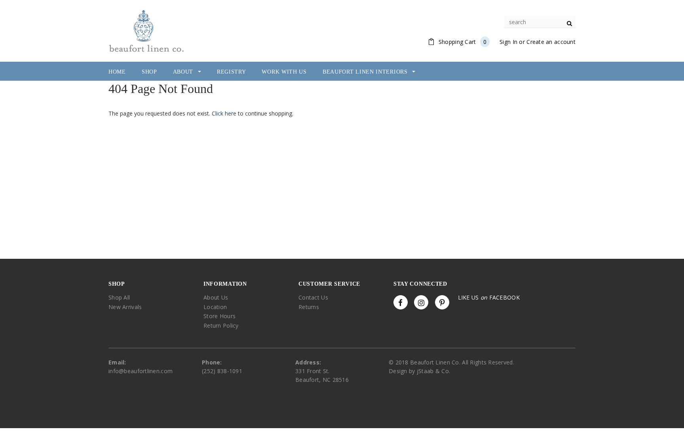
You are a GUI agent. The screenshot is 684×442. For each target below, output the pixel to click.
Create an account (551, 42)
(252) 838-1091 (222, 371)
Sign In (508, 42)
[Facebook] (400, 302)
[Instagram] (421, 302)
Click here (225, 113)
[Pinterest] (442, 302)
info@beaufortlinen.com (140, 371)
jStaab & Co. (433, 371)
